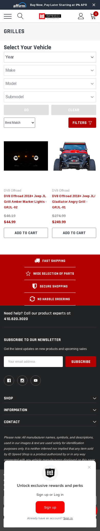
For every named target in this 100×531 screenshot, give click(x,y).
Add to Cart (26, 233)
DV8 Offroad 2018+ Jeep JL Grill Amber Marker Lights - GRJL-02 (25, 201)
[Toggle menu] (8, 16)
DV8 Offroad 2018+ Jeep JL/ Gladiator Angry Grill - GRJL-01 (73, 201)
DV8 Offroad (12, 190)
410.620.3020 (16, 319)
